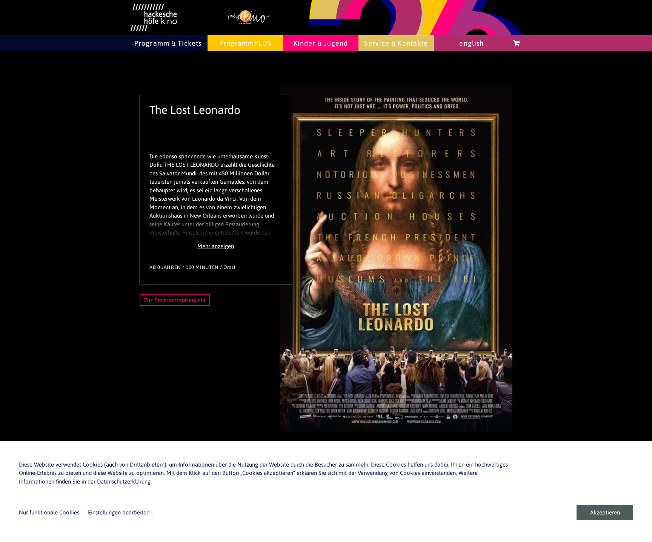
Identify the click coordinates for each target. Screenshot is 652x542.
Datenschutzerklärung (124, 481)
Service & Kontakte (396, 43)
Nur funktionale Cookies (49, 512)
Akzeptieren (605, 512)
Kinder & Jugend (321, 43)
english (471, 43)
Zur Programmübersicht (175, 300)
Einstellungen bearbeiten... (120, 512)
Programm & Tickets (167, 43)
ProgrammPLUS (245, 43)
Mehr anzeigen (215, 246)
